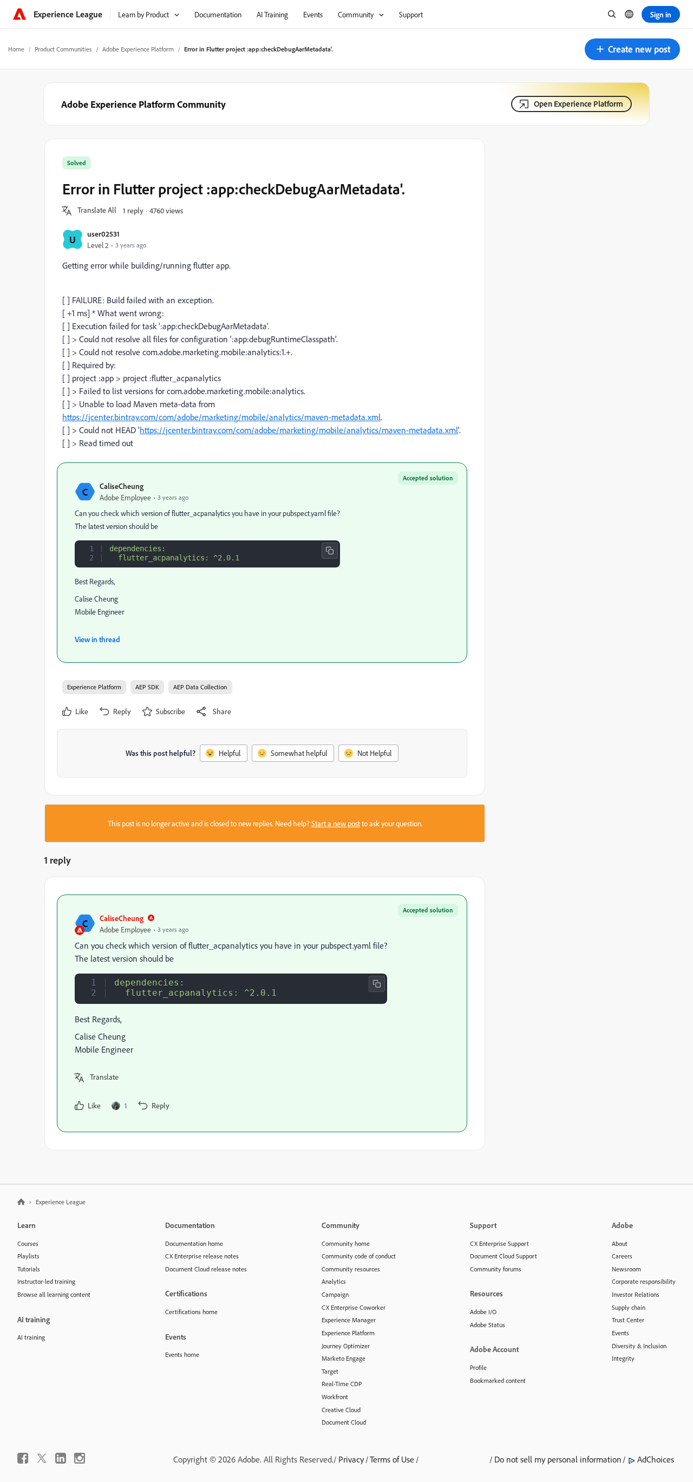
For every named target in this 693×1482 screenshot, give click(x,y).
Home (16, 49)
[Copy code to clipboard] (330, 551)
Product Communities (63, 49)
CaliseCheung (121, 486)
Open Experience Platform (578, 104)
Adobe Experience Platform (138, 49)
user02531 (103, 233)
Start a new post (335, 823)
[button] (632, 49)
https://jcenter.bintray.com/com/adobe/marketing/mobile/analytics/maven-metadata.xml (221, 417)
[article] (262, 1013)
